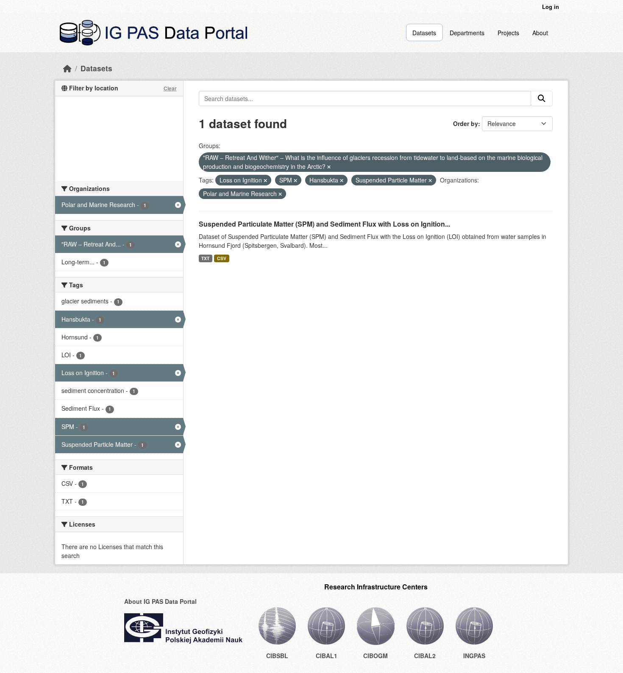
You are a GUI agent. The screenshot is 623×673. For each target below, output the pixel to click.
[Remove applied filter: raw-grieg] (329, 166)
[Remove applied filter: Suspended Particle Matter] (430, 180)
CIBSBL (277, 655)
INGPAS (474, 655)
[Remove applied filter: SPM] (295, 180)
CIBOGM (375, 655)
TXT (205, 258)
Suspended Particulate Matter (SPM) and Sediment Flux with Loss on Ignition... (324, 224)
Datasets (424, 32)
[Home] (67, 68)
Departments (467, 32)
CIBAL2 (425, 655)
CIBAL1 (326, 655)
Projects (508, 32)
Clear (170, 88)
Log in (550, 7)
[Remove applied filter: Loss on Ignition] (265, 180)
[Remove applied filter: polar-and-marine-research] (280, 194)
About (540, 32)
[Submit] (542, 98)
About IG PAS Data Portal (160, 601)
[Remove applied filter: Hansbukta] (341, 180)
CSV (221, 258)
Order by (465, 123)
